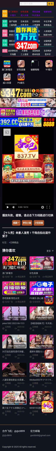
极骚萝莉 (13, 44)
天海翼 (13, 54)
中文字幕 (48, 21)
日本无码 (24, 21)
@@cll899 (7, 435)
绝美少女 (13, 35)
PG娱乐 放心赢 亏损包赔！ (42, 298)
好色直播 (34, 273)
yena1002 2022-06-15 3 (13, 323)
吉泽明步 (48, 51)
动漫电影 (48, 41)
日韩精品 (14, 242)
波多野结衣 (13, 51)
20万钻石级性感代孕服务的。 (16, 351)
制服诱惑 (13, 31)
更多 (49, 251)
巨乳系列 (24, 25)
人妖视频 (48, 31)
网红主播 (13, 41)
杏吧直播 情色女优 (10, 298)
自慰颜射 (48, 44)
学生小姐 (27, 223)
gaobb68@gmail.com (40, 435)
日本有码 (36, 21)
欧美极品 (48, 25)
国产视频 (13, 21)
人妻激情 (36, 25)
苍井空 (48, 54)
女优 (5, 51)
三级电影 (13, 25)
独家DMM (47, 35)
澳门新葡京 (7, 273)
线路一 (16, 223)
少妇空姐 (39, 223)
